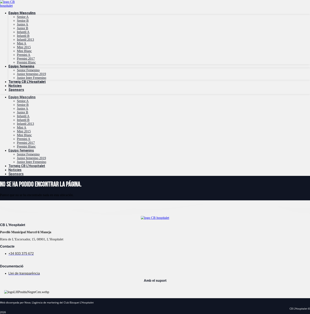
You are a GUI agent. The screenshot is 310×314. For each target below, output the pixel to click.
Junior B (22, 28)
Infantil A (23, 32)
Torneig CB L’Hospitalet (27, 82)
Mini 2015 (24, 47)
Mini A (21, 43)
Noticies (15, 86)
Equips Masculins (22, 13)
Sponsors (16, 90)
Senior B (23, 20)
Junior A (22, 24)
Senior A (23, 17)
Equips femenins (21, 66)
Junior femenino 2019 (31, 74)
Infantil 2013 (25, 39)
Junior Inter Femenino (31, 78)
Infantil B (23, 36)
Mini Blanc (24, 51)
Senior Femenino (28, 70)
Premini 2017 (26, 58)
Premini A (23, 55)
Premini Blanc (26, 62)
